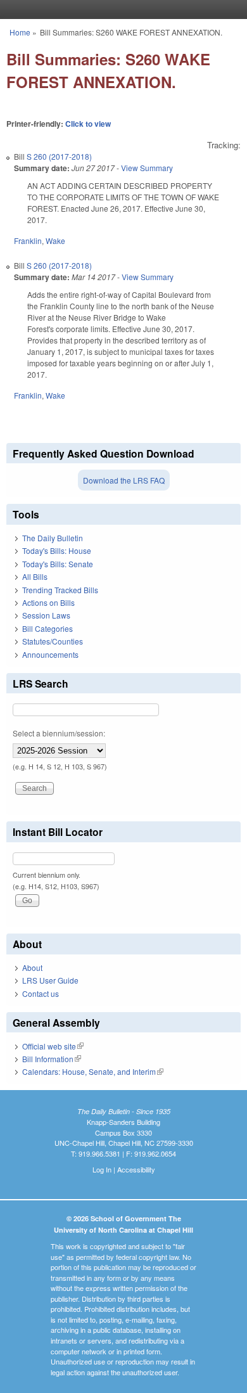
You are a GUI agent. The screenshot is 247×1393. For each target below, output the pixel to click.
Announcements (50, 654)
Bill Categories (47, 628)
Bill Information (51, 1058)
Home (20, 32)
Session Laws (46, 615)
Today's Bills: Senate (57, 563)
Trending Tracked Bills (60, 589)
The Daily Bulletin (52, 537)
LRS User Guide (50, 980)
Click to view (88, 123)
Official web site (53, 1046)
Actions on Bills (48, 602)
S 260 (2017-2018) (59, 156)
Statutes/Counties (52, 641)
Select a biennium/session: (59, 733)
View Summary (147, 167)
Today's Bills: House (56, 550)
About (32, 967)
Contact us (40, 993)
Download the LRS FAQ (124, 480)
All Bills (35, 576)
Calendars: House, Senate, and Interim (92, 1071)
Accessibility (136, 1169)
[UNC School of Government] (120, 9)
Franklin (28, 240)
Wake (55, 240)
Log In (101, 1169)
